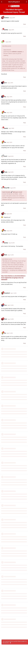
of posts (13, 2)
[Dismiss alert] (10, 642)
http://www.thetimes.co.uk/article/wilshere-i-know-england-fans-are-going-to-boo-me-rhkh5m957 (13, 277)
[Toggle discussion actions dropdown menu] (26, 2)
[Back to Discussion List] (1, 2)
